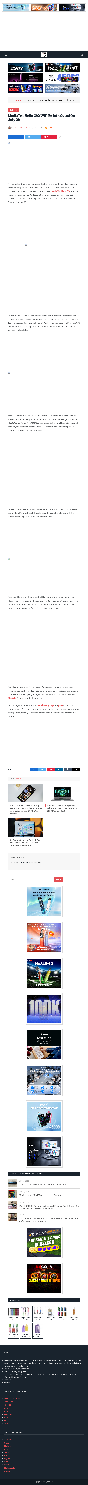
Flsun (6, 1455)
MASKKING (8, 1414)
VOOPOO (7, 1405)
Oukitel (6, 1465)
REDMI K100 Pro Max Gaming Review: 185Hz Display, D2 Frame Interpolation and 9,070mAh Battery (26, 809)
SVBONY (7, 1440)
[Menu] (6, 54)
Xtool (6, 1462)
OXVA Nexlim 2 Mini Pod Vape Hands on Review (42, 1184)
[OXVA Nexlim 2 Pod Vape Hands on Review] (12, 1194)
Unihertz (7, 1452)
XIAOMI (39, 1174)
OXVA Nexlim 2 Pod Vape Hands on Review (40, 1195)
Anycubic (7, 1458)
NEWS (13, 109)
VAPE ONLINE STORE (12, 1399)
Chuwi (6, 1443)
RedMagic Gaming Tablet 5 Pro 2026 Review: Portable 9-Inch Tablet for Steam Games (25, 843)
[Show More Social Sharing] (60, 137)
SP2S (6, 1417)
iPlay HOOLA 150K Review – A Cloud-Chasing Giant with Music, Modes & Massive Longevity (49, 1219)
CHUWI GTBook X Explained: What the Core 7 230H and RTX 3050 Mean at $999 (62, 808)
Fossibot (7, 1449)
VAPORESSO (9, 1402)
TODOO (7, 1424)
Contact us (8, 1369)
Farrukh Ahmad (22, 128)
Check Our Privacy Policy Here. (15, 1371)
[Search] (82, 54)
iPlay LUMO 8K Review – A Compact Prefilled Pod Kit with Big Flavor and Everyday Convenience (49, 1207)
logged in (24, 862)
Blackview (8, 1446)
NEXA (6, 1411)
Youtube (7, 1382)
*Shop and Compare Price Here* (16, 1377)
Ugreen (7, 1471)
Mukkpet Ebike (9, 1468)
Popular (13, 1174)
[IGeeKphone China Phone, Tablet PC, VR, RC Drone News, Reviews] (44, 55)
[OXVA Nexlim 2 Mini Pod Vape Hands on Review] (12, 1183)
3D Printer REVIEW (27, 1174)
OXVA (6, 1408)
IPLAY (6, 1421)
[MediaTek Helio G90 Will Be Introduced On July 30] (44, 160)
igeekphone (50, 1482)
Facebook (7, 1380)
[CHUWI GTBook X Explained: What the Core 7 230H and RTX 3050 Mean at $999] (62, 793)
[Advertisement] (44, 31)
